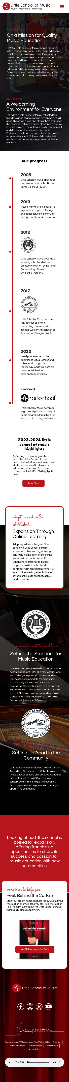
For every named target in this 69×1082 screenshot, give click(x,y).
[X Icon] (39, 1006)
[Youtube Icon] (48, 1006)
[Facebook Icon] (20, 1006)
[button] (62, 6)
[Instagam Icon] (30, 1006)
